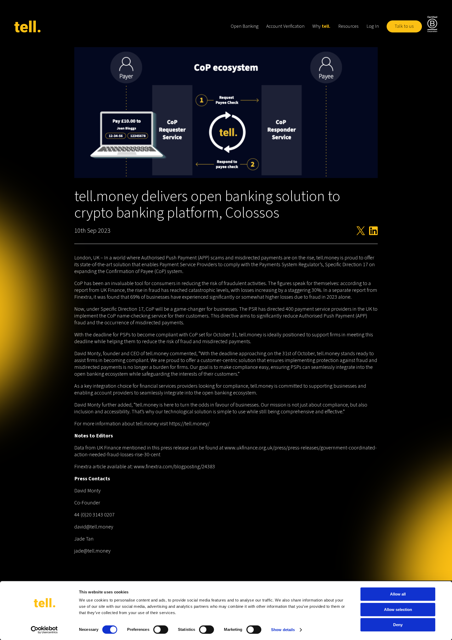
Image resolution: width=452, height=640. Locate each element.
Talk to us (404, 26)
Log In (372, 26)
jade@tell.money (92, 551)
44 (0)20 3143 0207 (94, 515)
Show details (283, 629)
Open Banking (244, 26)
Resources (348, 26)
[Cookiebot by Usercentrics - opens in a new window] (44, 630)
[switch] (160, 629)
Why (321, 26)
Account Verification (285, 26)
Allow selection (398, 609)
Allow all (398, 594)
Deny (398, 624)
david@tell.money (93, 527)
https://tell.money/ (189, 423)
